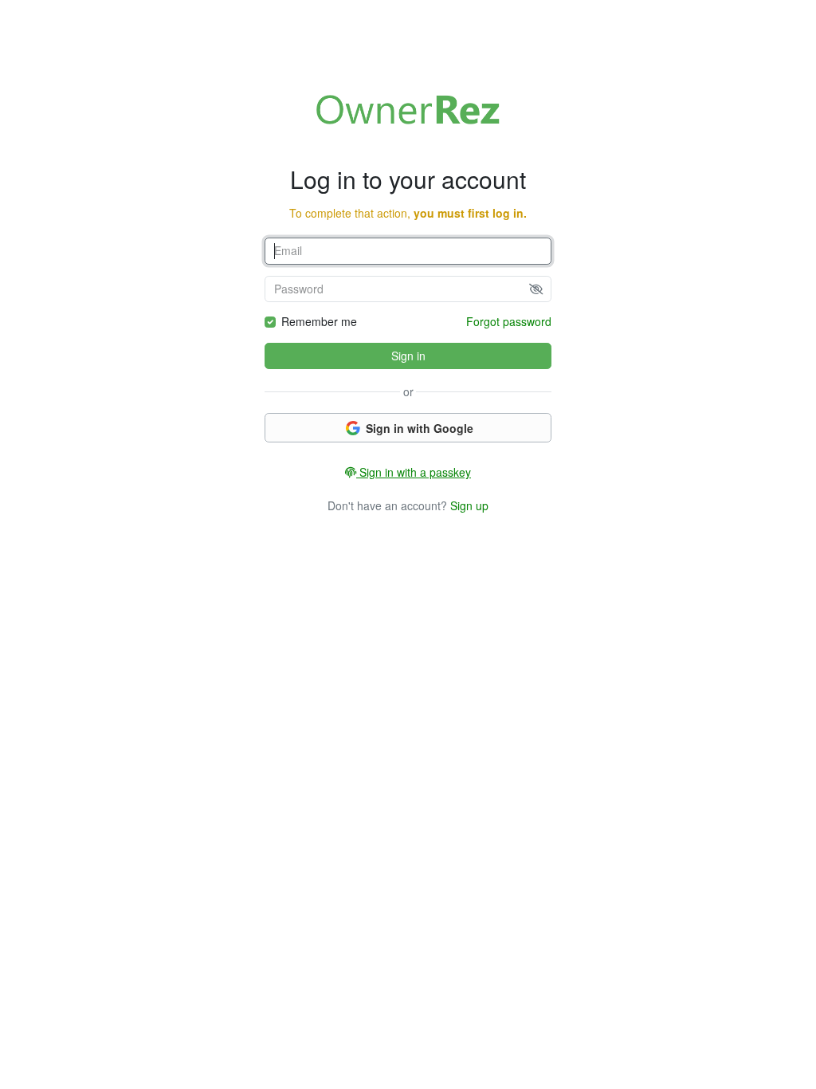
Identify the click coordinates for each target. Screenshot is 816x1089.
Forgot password (508, 321)
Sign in (408, 356)
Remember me (319, 321)
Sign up (469, 505)
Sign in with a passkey (413, 472)
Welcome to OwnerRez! (408, 109)
